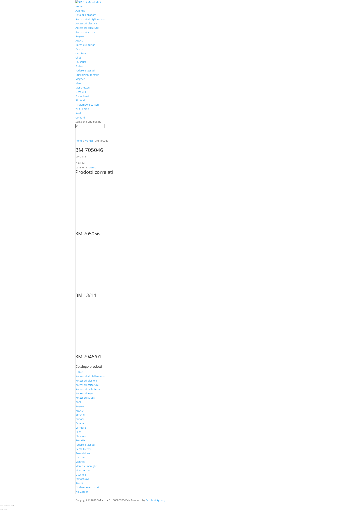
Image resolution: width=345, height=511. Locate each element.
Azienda (80, 10)
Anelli (78, 113)
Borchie (80, 414)
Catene (79, 49)
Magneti (80, 79)
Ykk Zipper (81, 491)
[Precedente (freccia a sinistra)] (1, 509)
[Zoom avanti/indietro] (1, 505)
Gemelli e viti (83, 449)
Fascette (80, 440)
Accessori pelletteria (87, 389)
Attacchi (80, 40)
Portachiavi (82, 96)
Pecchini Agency (155, 500)
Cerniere (80, 53)
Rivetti (79, 483)
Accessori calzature (87, 27)
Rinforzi (80, 100)
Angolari (80, 36)
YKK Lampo (82, 109)
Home (78, 6)
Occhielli (80, 92)
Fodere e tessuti (85, 70)
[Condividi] (8, 505)
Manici (79, 83)
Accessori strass (85, 32)
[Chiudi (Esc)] (12, 505)
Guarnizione (82, 453)
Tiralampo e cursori (87, 104)
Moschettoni (82, 87)
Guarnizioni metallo (87, 74)
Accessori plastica (86, 23)
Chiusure (80, 62)
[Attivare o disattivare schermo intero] (5, 505)
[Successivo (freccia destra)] (5, 509)
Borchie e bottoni (85, 45)
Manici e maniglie (86, 466)
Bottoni (79, 419)
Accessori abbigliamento (90, 19)
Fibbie (79, 66)
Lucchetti (80, 457)
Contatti (80, 117)
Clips (78, 57)
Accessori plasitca (86, 380)
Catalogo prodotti (85, 15)
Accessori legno (84, 393)
